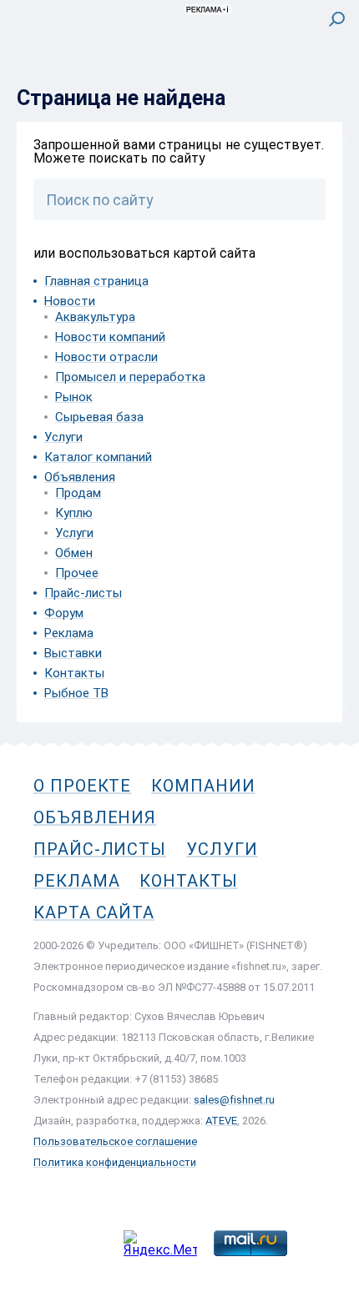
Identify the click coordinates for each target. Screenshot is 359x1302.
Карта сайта (93, 912)
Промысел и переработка (130, 377)
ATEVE (221, 1120)
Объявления (79, 477)
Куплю (74, 512)
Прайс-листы (83, 593)
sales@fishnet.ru (234, 1099)
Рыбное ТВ (76, 693)
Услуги (63, 437)
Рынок (74, 397)
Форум (63, 613)
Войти (324, 88)
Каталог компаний (98, 457)
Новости (69, 301)
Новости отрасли (106, 356)
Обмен (74, 553)
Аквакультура (95, 316)
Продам (78, 492)
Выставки (73, 653)
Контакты (74, 673)
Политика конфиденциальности (114, 1162)
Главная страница (96, 281)
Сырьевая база (99, 417)
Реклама (69, 633)
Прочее (77, 573)
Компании (203, 786)
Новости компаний (110, 336)
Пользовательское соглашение (115, 1141)
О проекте (82, 786)
